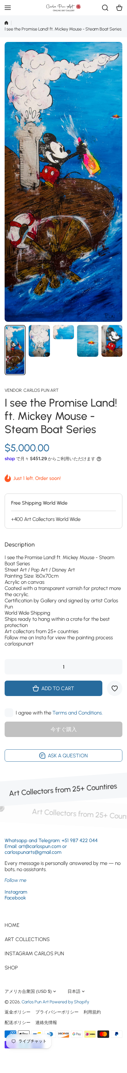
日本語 (74, 991)
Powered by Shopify (69, 1002)
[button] (119, 8)
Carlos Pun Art (41, 390)
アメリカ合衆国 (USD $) (28, 991)
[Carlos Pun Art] (63, 7)
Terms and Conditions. (77, 713)
